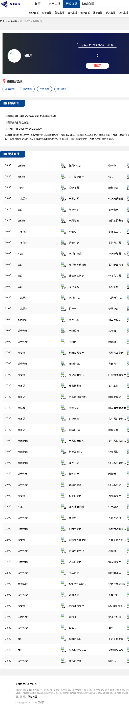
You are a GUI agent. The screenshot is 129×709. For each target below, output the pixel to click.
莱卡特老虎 (75, 385)
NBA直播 (34, 12)
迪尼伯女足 (75, 561)
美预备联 (23, 583)
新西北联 (23, 319)
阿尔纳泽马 (114, 573)
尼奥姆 (112, 330)
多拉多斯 (74, 286)
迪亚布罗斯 (114, 275)
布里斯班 (74, 418)
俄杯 (20, 638)
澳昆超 (21, 407)
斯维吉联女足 (115, 352)
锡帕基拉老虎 (115, 220)
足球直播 (71, 4)
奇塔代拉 (113, 595)
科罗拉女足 (75, 495)
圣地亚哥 (113, 308)
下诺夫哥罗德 (115, 638)
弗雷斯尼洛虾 (76, 275)
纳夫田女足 (114, 561)
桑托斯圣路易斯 (78, 264)
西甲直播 (72, 12)
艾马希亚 (74, 573)
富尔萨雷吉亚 (115, 264)
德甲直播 (85, 12)
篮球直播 (88, 4)
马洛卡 (72, 628)
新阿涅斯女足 (76, 352)
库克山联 (74, 462)
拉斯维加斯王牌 (117, 253)
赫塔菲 (112, 341)
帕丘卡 (72, 308)
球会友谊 (23, 330)
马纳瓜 (72, 231)
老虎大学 (74, 198)
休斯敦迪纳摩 (115, 198)
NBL (20, 506)
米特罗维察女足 (78, 540)
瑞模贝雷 (113, 187)
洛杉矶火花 (75, 253)
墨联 (20, 209)
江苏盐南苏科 (76, 506)
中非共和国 (114, 616)
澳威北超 (23, 440)
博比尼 (72, 517)
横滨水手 (74, 473)
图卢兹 (112, 661)
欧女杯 (21, 352)
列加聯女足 (114, 495)
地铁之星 (113, 429)
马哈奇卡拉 (75, 638)
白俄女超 (23, 528)
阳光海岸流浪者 (117, 407)
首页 (38, 4)
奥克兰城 (74, 319)
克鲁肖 (112, 363)
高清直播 (10, 89)
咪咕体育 (27, 89)
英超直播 (59, 12)
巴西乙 (21, 187)
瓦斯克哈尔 (114, 517)
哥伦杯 (21, 165)
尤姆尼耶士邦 (76, 550)
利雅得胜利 (75, 661)
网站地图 (32, 696)
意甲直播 (54, 4)
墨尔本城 (113, 385)
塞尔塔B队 (75, 363)
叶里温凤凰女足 (117, 374)
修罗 (110, 176)
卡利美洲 (74, 220)
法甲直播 (97, 12)
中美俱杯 (23, 231)
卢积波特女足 (76, 605)
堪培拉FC (74, 429)
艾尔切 (72, 341)
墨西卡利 (113, 209)
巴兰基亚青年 (76, 176)
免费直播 (44, 89)
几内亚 (72, 616)
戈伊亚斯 (74, 187)
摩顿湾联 (74, 407)
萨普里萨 (74, 242)
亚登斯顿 (113, 451)
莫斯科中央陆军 (78, 649)
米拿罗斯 (113, 286)
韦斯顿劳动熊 (76, 440)
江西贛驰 (113, 506)
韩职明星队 (75, 484)
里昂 (110, 628)
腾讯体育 (62, 89)
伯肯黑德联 (114, 319)
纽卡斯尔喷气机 (78, 396)
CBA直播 (123, 12)
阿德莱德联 (114, 396)
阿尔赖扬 (74, 330)
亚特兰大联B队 (116, 583)
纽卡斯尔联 (114, 484)
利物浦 (112, 473)
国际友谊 (23, 616)
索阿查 (112, 165)
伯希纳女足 (75, 528)
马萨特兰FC (115, 297)
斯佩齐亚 (74, 595)
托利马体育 (75, 165)
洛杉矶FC (74, 297)
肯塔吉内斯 (114, 242)
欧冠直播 (110, 12)
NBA (20, 253)
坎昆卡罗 (74, 209)
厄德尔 (112, 550)
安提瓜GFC (114, 231)
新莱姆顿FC (75, 451)
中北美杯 (23, 198)
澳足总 (21, 385)
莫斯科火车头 (115, 649)
